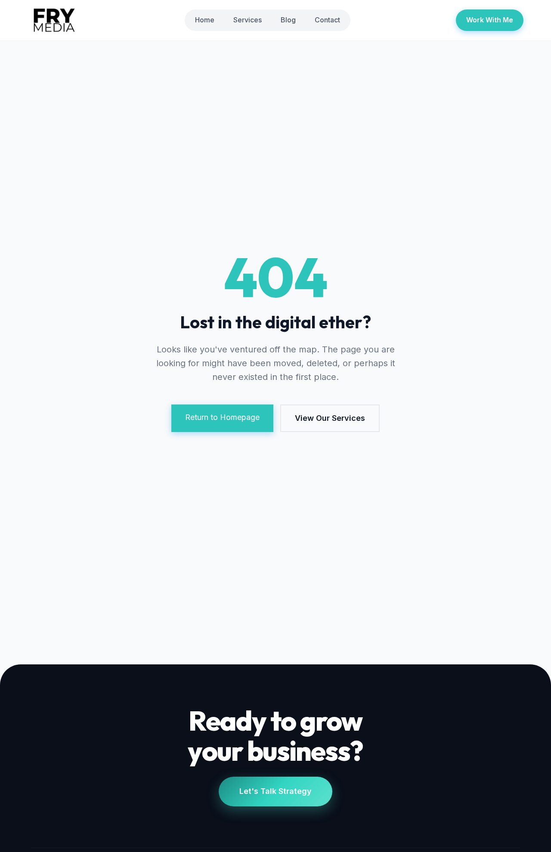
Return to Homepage (222, 417)
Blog (288, 19)
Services (247, 19)
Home (204, 19)
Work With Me (489, 19)
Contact (327, 19)
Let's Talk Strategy (275, 791)
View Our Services (330, 418)
